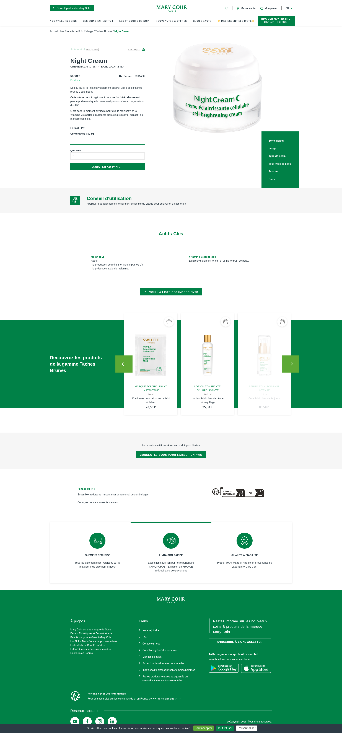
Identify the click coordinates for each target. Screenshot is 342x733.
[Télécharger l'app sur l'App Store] (256, 668)
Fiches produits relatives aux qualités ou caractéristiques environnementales (165, 678)
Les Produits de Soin (134, 21)
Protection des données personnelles (163, 663)
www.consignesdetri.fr (166, 698)
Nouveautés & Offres (171, 21)
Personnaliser (246, 728)
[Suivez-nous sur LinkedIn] (112, 721)
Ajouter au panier (107, 166)
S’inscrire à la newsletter (240, 641)
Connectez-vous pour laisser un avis (171, 454)
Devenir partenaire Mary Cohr (73, 8)
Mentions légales (152, 656)
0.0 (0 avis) (92, 49)
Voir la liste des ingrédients (173, 292)
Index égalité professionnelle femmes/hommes (168, 670)
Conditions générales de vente (159, 650)
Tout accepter (203, 728)
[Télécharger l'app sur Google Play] (224, 668)
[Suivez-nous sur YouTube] (74, 721)
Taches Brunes (103, 31)
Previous (124, 364)
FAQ (144, 637)
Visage (89, 31)
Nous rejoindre (150, 630)
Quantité (75, 150)
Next (290, 364)
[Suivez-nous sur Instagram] (99, 721)
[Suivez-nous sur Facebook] (87, 721)
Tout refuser (224, 728)
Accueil (54, 31)
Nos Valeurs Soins (63, 21)
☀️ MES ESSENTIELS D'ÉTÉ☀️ (236, 21)
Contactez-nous (151, 643)
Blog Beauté (202, 21)
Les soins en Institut (98, 21)
